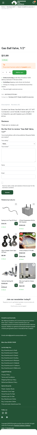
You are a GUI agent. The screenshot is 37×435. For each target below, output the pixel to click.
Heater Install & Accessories (26, 6)
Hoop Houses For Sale (8, 394)
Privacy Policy (5, 375)
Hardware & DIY (11, 6)
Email (2, 173)
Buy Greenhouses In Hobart (9, 353)
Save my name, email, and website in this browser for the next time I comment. (18, 186)
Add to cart (19, 72)
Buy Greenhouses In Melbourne (10, 368)
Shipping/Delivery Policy (8, 380)
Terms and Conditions (8, 377)
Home (3, 6)
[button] (34, 2)
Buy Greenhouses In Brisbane (10, 360)
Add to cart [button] (34, 225)
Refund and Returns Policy (9, 382)
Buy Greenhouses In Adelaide (10, 363)
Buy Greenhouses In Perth (9, 350)
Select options (16, 223)
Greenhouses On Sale (8, 396)
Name (3, 165)
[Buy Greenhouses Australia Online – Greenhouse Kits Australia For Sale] (18, 2)
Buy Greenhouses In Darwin (9, 355)
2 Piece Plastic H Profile (26, 250)
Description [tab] (5, 105)
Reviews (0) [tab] (15, 105)
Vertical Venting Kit (7, 281)
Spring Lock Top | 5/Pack (9, 220)
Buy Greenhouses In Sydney (9, 358)
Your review (5, 146)
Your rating (4, 140)
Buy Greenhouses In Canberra (10, 365)
